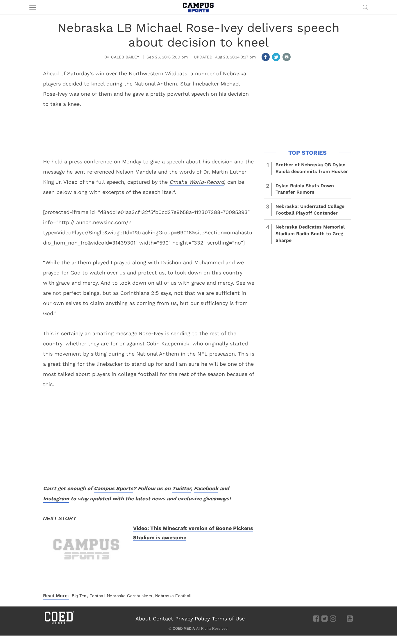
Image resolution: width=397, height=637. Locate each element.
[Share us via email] (286, 57)
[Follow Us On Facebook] (316, 618)
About (143, 618)
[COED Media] (59, 624)
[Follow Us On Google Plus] (341, 618)
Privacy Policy (192, 618)
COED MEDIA (184, 629)
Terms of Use (228, 618)
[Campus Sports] (198, 7)
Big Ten (79, 595)
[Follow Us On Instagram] (333, 618)
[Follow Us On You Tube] (349, 618)
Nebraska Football (173, 595)
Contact (163, 618)
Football (97, 595)
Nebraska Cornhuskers (129, 595)
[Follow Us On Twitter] (324, 618)
